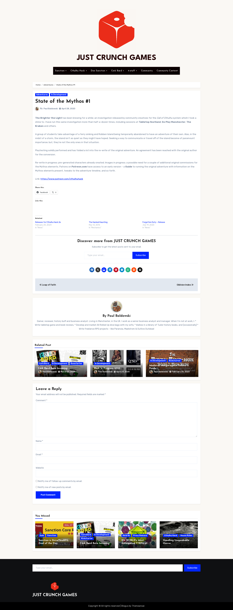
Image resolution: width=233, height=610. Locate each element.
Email (39, 454)
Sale (42, 535)
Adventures (42, 95)
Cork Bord (44, 363)
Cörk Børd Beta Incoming (52, 368)
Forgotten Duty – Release (154, 222)
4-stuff (132, 71)
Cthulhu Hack (78, 71)
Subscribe (141, 255)
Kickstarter (76, 363)
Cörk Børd (117, 71)
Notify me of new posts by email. (54, 487)
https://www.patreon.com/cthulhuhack (62, 178)
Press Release (140, 535)
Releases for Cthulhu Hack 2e (48, 222)
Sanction (60, 71)
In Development (58, 95)
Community (147, 71)
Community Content (167, 71)
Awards (126, 535)
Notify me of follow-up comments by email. (60, 481)
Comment (41, 400)
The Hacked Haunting (98, 222)
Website (40, 468)
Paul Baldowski (51, 109)
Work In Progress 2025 (107, 368)
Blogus (124, 606)
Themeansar (138, 606)
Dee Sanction (98, 71)
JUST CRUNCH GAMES (116, 58)
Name (39, 441)
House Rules (186, 535)
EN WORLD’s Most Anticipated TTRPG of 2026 (134, 543)
